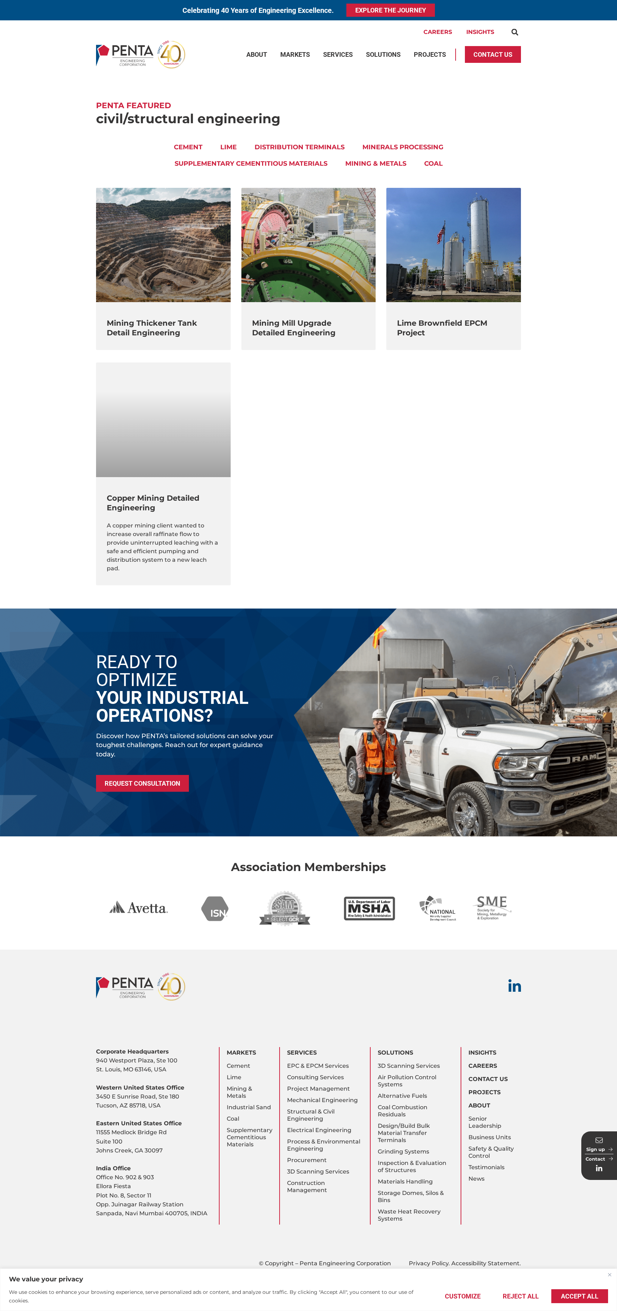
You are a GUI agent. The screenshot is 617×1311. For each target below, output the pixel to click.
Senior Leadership (484, 1122)
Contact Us (488, 1079)
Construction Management (307, 1187)
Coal (433, 163)
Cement (188, 147)
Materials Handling (405, 1181)
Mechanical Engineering (322, 1100)
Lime (228, 147)
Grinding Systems (403, 1151)
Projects (484, 1092)
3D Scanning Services (318, 1171)
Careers (437, 32)
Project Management (318, 1088)
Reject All (521, 1296)
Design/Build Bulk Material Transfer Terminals (404, 1133)
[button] (514, 32)
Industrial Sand (249, 1107)
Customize (463, 1296)
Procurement (307, 1160)
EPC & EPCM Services (318, 1065)
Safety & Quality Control (491, 1152)
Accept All (579, 1296)
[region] (308, 1290)
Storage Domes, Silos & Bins (411, 1197)
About (479, 1105)
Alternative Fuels (402, 1095)
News (476, 1178)
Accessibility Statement (485, 1263)
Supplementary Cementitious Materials (251, 163)
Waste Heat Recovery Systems (409, 1215)
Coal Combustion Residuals (402, 1111)
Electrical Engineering (319, 1130)
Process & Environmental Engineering (323, 1145)
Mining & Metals (375, 163)
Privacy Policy (428, 1263)
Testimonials (486, 1167)
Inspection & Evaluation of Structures (412, 1167)
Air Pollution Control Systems (407, 1081)
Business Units (489, 1137)
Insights (480, 32)
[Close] (609, 1274)
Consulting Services (315, 1077)
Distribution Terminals (300, 147)
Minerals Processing (402, 147)
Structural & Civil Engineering (311, 1115)
